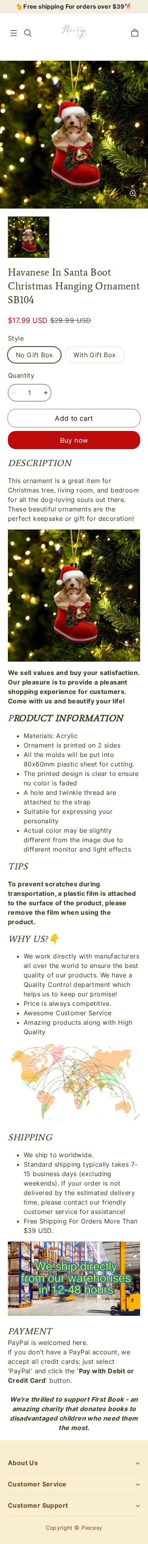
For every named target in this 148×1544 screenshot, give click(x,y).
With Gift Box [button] (94, 355)
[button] (13, 33)
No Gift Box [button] (34, 355)
